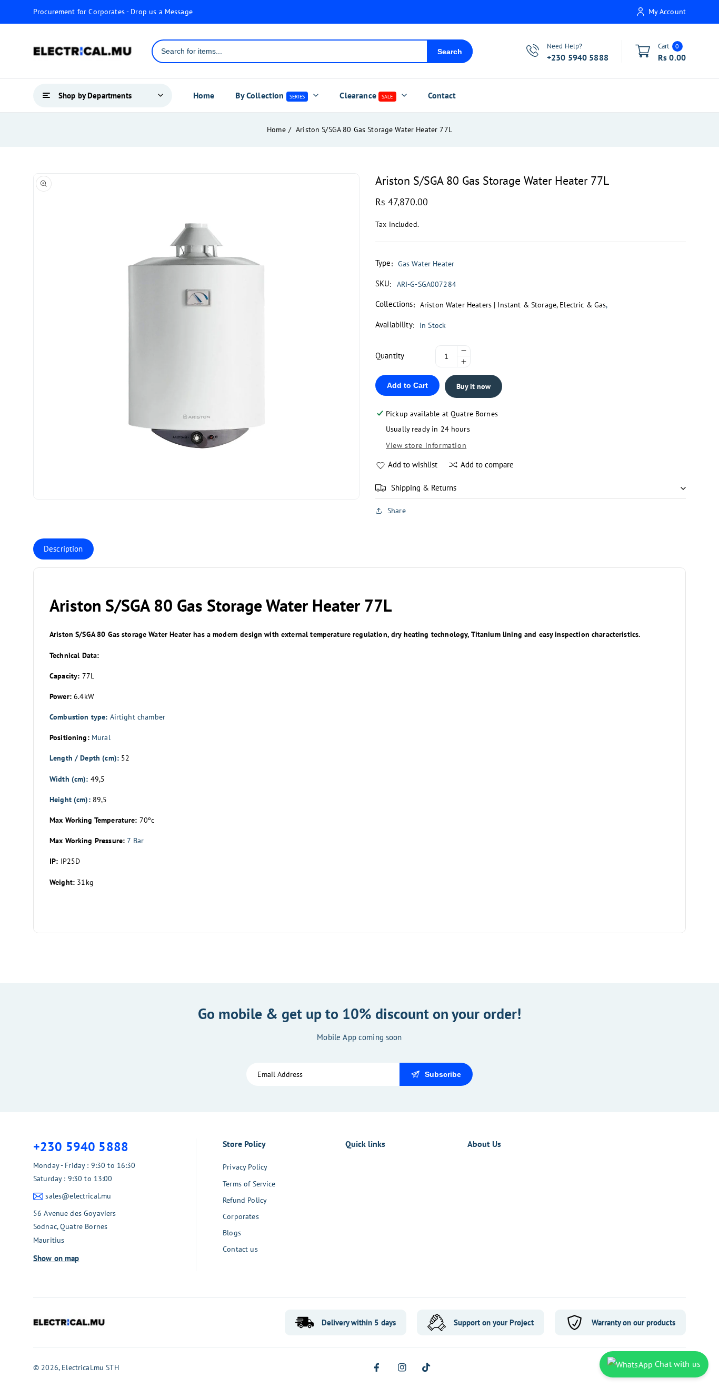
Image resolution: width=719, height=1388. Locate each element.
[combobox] (289, 51)
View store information (426, 445)
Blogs (232, 1232)
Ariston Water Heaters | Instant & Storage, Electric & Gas (513, 304)
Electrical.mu (83, 1367)
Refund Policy (245, 1200)
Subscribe (443, 1074)
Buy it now (473, 386)
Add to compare (487, 465)
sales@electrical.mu (78, 1196)
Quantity (389, 356)
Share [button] (396, 510)
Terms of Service (249, 1184)
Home (276, 129)
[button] (530, 487)
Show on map (56, 1258)
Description (63, 549)
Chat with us (677, 1364)
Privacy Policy (245, 1167)
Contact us (240, 1249)
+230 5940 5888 (80, 1147)
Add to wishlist (412, 465)
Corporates (241, 1216)
